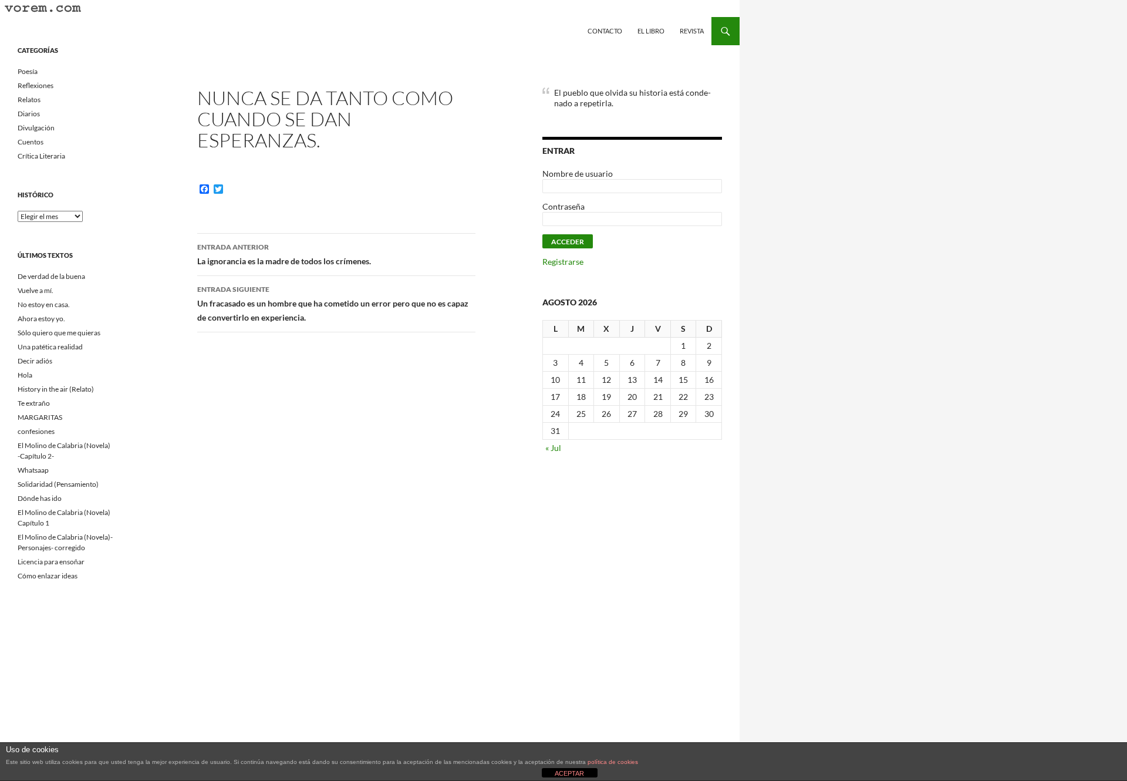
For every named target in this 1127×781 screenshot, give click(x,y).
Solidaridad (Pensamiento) (58, 484)
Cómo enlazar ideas (47, 575)
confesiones (36, 431)
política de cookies (613, 762)
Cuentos (30, 141)
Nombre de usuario (577, 174)
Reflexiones (35, 85)
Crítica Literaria (41, 156)
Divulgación (36, 127)
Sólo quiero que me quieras (59, 332)
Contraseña (563, 206)
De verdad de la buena (51, 276)
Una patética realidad (50, 346)
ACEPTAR (569, 773)
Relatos (29, 99)
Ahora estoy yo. (41, 318)
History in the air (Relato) (56, 389)
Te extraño (34, 403)
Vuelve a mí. (35, 290)
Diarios (29, 113)
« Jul (553, 448)
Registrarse (562, 262)
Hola (25, 375)
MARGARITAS (40, 417)
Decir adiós (35, 360)
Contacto (605, 31)
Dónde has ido (40, 498)
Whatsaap (33, 470)
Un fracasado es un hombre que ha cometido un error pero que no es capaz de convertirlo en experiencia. (332, 303)
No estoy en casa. (44, 304)
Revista (692, 31)
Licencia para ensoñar (51, 561)
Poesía (28, 71)
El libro (650, 31)
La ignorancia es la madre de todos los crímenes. (284, 254)
